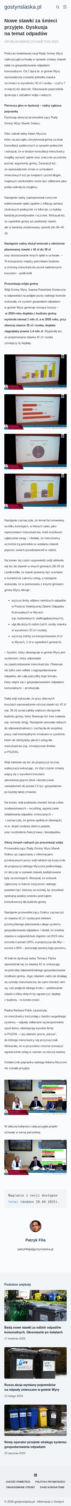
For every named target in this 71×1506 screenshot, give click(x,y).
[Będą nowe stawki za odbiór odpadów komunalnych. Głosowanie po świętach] (35, 1305)
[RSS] (35, 1475)
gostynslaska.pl (22, 7)
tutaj (13, 1202)
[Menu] (65, 7)
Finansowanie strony (20, 1487)
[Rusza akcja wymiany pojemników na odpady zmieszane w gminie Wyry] (35, 1362)
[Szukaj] (57, 7)
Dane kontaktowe (52, 1487)
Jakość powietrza (18, 1481)
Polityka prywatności (50, 1481)
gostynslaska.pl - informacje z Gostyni (39, 1501)
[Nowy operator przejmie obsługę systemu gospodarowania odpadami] (35, 1420)
